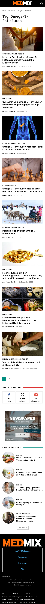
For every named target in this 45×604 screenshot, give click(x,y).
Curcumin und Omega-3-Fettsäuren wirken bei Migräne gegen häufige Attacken (22, 105)
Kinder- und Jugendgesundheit (15, 359)
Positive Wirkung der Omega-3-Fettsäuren (19, 232)
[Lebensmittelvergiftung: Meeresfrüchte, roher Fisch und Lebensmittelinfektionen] (22, 299)
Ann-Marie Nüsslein (9, 66)
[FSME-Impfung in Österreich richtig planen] (8, 503)
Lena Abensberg (8, 111)
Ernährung (7, 98)
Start (4, 11)
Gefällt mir (8, 393)
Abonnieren (36, 393)
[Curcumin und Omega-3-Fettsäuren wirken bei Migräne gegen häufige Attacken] (22, 83)
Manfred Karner (8, 327)
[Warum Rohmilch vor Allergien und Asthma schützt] (22, 344)
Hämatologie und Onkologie (13, 143)
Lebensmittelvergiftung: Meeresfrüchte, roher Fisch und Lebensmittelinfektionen (19, 320)
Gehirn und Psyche (23, 514)
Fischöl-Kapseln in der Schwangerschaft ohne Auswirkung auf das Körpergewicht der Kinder (22, 275)
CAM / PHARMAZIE (9, 185)
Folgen (22, 393)
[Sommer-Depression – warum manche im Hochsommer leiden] (8, 518)
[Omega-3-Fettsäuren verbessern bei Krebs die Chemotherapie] (22, 128)
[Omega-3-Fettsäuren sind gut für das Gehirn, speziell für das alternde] (22, 170)
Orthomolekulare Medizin (13, 54)
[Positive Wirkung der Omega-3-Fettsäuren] (22, 212)
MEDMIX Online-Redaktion (11, 369)
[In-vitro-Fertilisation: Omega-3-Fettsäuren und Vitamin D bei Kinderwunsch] (22, 39)
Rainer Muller (7, 195)
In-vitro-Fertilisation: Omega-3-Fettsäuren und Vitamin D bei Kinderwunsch (20, 60)
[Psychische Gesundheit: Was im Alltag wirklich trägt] (8, 473)
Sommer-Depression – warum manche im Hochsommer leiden (26, 519)
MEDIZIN (19, 455)
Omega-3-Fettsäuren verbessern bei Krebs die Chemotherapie (22, 148)
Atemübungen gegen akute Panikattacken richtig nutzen (29, 489)
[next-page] (14, 379)
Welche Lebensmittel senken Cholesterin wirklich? (29, 459)
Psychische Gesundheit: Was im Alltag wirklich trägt (29, 474)
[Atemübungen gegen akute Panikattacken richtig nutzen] (8, 488)
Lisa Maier (6, 237)
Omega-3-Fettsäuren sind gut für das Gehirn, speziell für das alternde (22, 190)
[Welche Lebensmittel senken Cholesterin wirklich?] (8, 458)
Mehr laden (22, 528)
